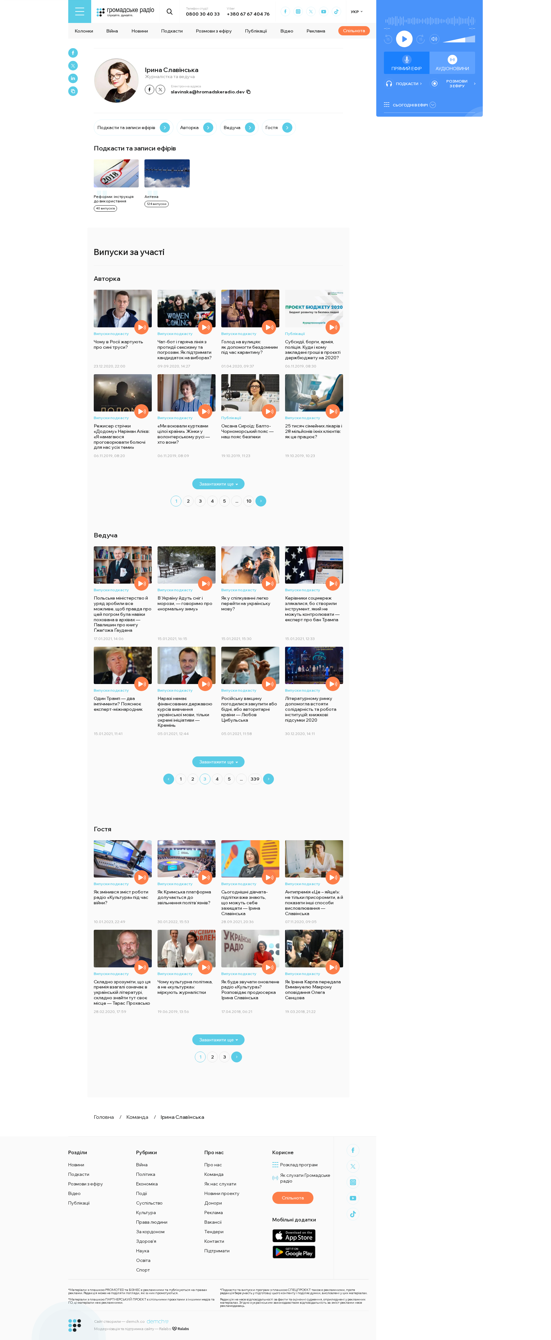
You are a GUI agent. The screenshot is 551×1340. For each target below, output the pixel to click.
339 (255, 779)
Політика (145, 1174)
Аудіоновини (452, 68)
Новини (139, 31)
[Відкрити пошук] (170, 11)
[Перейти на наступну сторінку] (260, 501)
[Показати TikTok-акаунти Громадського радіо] (336, 11)
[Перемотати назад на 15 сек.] (388, 39)
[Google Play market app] (293, 1251)
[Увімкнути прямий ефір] (404, 39)
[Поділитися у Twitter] (73, 65)
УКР (355, 11)
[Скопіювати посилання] (73, 91)
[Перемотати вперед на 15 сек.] (420, 39)
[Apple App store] (293, 1235)
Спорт (143, 1270)
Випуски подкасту (111, 333)
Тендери (214, 1231)
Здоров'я (146, 1241)
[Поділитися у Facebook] (73, 53)
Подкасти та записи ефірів (126, 127)
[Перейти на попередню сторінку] (168, 779)
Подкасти (172, 31)
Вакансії (213, 1222)
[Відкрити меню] (79, 11)
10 (248, 501)
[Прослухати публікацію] (333, 327)
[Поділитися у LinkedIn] (73, 78)
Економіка (147, 1184)
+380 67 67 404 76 (248, 14)
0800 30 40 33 (203, 14)
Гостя (271, 127)
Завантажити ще (216, 483)
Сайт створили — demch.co (119, 1321)
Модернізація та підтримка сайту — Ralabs (132, 1328)
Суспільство (149, 1203)
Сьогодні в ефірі (410, 105)
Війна (112, 31)
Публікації (256, 31)
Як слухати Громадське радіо (305, 1178)
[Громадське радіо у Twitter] (311, 11)
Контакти (214, 1241)
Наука (142, 1251)
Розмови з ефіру (214, 31)
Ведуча (232, 127)
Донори (213, 1203)
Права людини (151, 1222)
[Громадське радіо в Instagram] (298, 11)
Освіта (143, 1260)
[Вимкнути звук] (434, 39)
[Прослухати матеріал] (141, 327)
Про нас (213, 1165)
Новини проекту (221, 1193)
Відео (286, 31)
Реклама (315, 31)
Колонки (84, 31)
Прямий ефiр (407, 68)
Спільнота (354, 30)
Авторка (189, 127)
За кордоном (150, 1231)
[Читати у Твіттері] (160, 89)
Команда (214, 1174)
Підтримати (217, 1251)
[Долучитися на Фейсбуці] (149, 89)
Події (141, 1193)
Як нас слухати (220, 1184)
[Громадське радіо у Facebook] (285, 11)
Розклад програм (299, 1165)
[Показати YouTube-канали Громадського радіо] (323, 11)
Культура (146, 1212)
